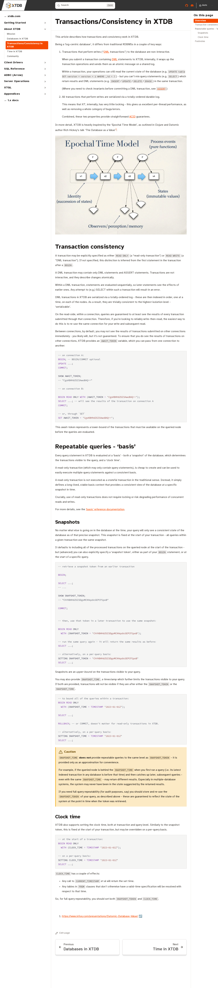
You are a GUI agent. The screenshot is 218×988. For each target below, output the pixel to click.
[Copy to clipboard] (182, 355)
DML (106, 51)
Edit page (64, 933)
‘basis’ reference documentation (105, 509)
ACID (132, 116)
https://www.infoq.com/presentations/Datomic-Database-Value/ (100, 916)
